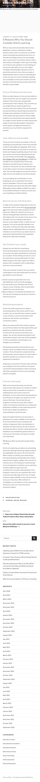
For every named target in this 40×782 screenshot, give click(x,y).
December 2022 (8, 667)
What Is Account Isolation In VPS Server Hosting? (20, 579)
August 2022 (7, 683)
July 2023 (6, 639)
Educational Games (9, 747)
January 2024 (7, 615)
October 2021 (7, 723)
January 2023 (7, 663)
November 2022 (8, 671)
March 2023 (7, 655)
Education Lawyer (9, 739)
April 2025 (6, 595)
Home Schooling (8, 756)
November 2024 (8, 607)
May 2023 (6, 647)
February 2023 (8, 659)
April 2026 (6, 591)
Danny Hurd (23, 37)
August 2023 (7, 635)
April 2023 (6, 651)
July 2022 (6, 687)
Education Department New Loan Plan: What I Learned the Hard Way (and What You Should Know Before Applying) (18, 566)
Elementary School (9, 752)
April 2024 (6, 611)
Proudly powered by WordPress (23, 777)
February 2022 (8, 707)
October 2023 (8, 627)
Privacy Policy (7, 777)
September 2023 (9, 631)
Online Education (13, 497)
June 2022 (6, 691)
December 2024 (8, 603)
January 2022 (7, 711)
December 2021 (8, 715)
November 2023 (8, 623)
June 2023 (6, 643)
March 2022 (7, 703)
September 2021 (8, 727)
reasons (23, 500)
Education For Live (17, 2)
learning (9, 500)
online (16, 500)
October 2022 (7, 675)
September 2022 (9, 679)
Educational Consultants (11, 743)
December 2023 (8, 619)
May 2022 (6, 695)
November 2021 (8, 719)
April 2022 (6, 699)
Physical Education (9, 763)
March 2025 (7, 599)
